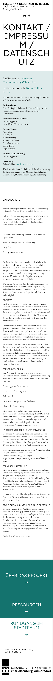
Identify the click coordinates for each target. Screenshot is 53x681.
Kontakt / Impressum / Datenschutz (19, 650)
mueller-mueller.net (24, 164)
